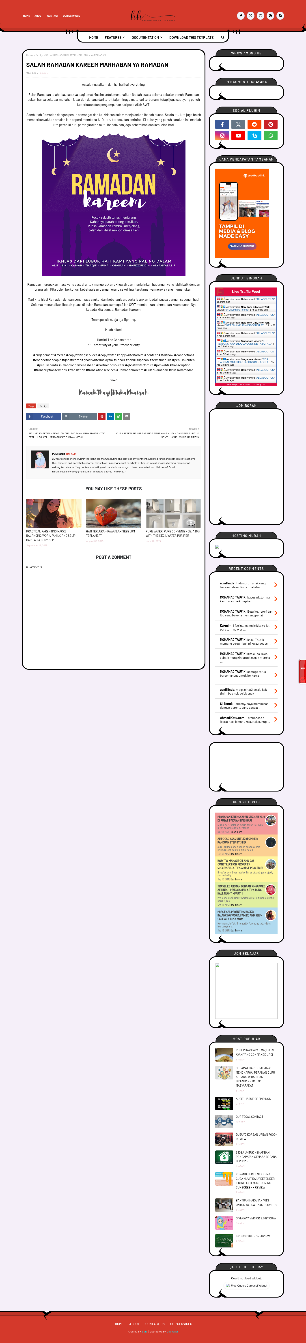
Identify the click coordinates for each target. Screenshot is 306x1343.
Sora (144, 1331)
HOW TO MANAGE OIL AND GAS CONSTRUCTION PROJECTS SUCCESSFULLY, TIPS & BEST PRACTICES (240, 864)
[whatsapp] (271, 135)
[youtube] (238, 135)
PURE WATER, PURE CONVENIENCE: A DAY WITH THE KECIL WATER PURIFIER (173, 534)
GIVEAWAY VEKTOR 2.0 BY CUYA (256, 1218)
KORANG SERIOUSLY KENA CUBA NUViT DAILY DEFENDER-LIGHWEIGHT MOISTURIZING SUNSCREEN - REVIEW (256, 1180)
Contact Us (155, 1324)
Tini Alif (31, 73)
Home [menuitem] (93, 37)
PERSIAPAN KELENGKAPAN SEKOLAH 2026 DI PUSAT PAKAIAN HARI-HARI (241, 818)
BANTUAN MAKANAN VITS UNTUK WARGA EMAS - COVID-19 (256, 1203)
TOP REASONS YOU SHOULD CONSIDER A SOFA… (244, 342)
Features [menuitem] (113, 37)
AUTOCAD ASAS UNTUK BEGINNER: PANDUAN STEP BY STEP (238, 840)
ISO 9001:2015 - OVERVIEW (253, 1236)
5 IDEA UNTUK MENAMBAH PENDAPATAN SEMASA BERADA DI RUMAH (256, 1157)
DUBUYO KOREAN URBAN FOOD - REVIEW (256, 1137)
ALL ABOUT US (265, 299)
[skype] (280, 16)
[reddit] (254, 124)
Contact (52, 15)
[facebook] (241, 16)
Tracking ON (258, 384)
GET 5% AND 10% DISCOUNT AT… (246, 325)
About (38, 15)
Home (26, 15)
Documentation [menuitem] (145, 37)
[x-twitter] (250, 16)
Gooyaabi (172, 1331)
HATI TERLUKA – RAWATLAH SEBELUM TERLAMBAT (110, 534)
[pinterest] (270, 16)
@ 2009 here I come (237, 309)
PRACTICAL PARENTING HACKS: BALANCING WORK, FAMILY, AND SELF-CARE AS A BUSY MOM (50, 536)
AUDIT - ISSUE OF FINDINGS (253, 1099)
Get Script (232, 384)
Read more (236, 831)
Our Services (71, 15)
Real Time (245, 384)
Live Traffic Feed (246, 292)
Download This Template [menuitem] (191, 37)
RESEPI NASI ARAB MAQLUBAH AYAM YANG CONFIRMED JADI (255, 1052)
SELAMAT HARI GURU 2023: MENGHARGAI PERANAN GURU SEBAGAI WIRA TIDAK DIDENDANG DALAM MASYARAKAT (255, 1076)
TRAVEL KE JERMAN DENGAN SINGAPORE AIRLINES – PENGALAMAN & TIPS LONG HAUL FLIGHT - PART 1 (241, 889)
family (39, 55)
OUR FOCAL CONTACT (249, 1116)
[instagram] (260, 16)
